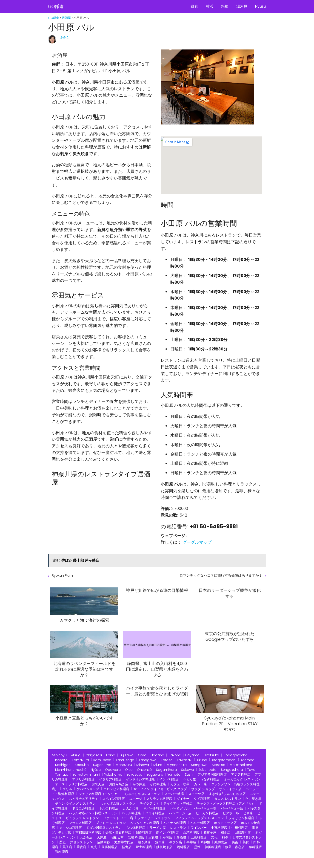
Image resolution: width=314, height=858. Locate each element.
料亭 (225, 837)
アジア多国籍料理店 (212, 774)
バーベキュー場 (205, 808)
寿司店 (167, 837)
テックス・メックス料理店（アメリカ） (226, 803)
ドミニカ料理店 (83, 808)
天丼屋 (101, 837)
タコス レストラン (227, 798)
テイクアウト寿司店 (177, 803)
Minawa (142, 765)
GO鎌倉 (56, 6)
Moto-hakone (241, 765)
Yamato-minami (86, 774)
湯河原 (241, 6)
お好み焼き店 (118, 784)
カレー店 (200, 784)
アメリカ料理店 (83, 779)
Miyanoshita (177, 765)
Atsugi (76, 755)
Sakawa (187, 769)
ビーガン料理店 (207, 813)
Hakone (174, 755)
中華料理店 (239, 827)
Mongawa (199, 765)
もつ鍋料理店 (135, 827)
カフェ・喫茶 (180, 784)
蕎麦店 (81, 847)
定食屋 (153, 837)
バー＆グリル (179, 808)
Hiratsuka (211, 755)
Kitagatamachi (223, 760)
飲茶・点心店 (235, 847)
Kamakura (80, 760)
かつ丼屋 (139, 784)
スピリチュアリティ (83, 798)
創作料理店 (144, 832)
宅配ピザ (117, 837)
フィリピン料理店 (241, 818)
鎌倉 (194, 6)
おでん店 (98, 784)
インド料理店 (169, 779)
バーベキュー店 (232, 808)
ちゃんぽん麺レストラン (117, 803)
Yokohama (113, 774)
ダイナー (183, 798)
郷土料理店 (144, 847)
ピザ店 (248, 813)
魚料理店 (255, 847)
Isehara (61, 760)
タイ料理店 (202, 798)
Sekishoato (207, 769)
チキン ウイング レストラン (75, 803)
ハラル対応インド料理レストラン (93, 813)
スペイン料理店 (113, 798)
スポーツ (135, 798)
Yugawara (155, 774)
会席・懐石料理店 (118, 832)
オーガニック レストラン (242, 779)
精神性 (205, 842)
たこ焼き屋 (253, 798)
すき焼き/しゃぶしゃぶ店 (227, 794)
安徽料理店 (136, 837)
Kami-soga (125, 760)
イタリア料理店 (110, 779)
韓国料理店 (213, 847)
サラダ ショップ (203, 789)
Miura (157, 765)
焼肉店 (160, 842)
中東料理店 (219, 827)
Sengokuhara (232, 769)
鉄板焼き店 (164, 847)
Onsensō (144, 769)
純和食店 (220, 842)
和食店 (225, 832)
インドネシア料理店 (140, 779)
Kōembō (247, 760)
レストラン (178, 827)
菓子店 (67, 847)
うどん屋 (189, 779)
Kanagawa (148, 760)
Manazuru (124, 765)
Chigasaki (94, 755)
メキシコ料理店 (70, 827)
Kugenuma (102, 765)
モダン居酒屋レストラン (104, 827)
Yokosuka (134, 774)
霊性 (197, 847)
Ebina (110, 755)
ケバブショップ (88, 789)
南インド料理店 (167, 832)
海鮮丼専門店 (124, 842)
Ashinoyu (59, 755)
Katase (166, 760)
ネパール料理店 (154, 808)
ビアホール (231, 813)
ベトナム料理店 (174, 822)
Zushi (189, 774)
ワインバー (199, 827)
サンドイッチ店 (230, 789)
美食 (246, 842)
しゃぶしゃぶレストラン (142, 794)
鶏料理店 (61, 851)
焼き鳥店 (144, 842)
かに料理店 (158, 784)
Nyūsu (260, 6)
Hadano (157, 755)
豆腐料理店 (109, 847)
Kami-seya (102, 760)
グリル (67, 789)
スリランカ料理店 (159, 798)
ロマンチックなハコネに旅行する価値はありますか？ (221, 575)
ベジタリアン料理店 (144, 822)
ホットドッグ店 (225, 822)
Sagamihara (166, 769)
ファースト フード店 (118, 818)
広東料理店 (199, 837)
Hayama (192, 755)
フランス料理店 (80, 822)
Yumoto (174, 774)
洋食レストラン (81, 842)
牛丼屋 (191, 842)
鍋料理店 (183, 847)
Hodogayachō (235, 755)
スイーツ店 (196, 794)
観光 (94, 847)
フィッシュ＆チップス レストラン (199, 818)
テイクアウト (149, 803)
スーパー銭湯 (174, 794)
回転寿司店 (243, 832)
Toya (251, 769)
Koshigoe (63, 765)
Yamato (61, 774)
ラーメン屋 (158, 827)
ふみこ (64, 37)
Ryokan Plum (62, 575)
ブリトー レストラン (111, 822)
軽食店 (126, 847)
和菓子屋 (209, 832)
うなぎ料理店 (210, 779)
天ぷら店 (86, 837)
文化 (214, 837)
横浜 (209, 6)
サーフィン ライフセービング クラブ (160, 789)
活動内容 (103, 842)
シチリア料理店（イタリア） (99, 794)
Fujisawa (127, 755)
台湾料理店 (191, 832)
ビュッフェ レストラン (82, 818)
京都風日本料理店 (88, 832)
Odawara (113, 769)
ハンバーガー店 (180, 813)
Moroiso (218, 765)
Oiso (129, 769)
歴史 (62, 842)
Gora (142, 755)
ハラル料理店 (131, 813)
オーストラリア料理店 (71, 784)
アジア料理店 (240, 774)
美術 (235, 842)
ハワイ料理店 (155, 813)
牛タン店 (175, 842)
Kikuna (202, 760)
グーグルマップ (197, 542)
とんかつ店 (131, 808)
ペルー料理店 (200, 822)
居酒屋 (181, 837)
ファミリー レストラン (154, 818)
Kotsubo (82, 765)
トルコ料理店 (108, 808)
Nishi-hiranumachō (70, 769)
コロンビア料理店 (116, 789)
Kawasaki (184, 760)
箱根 (224, 6)
